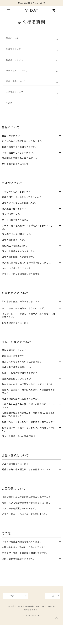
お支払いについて (14, 60)
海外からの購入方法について (31, 3)
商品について (12, 38)
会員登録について (14, 92)
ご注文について (13, 49)
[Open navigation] (8, 10)
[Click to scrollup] (56, 618)
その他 (9, 103)
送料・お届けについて (16, 70)
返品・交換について (15, 81)
